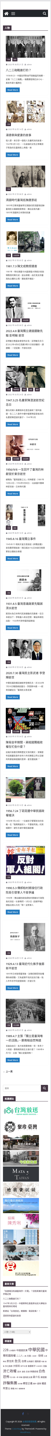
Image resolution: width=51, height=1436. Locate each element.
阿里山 (6, 1388)
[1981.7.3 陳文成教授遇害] (25, 242)
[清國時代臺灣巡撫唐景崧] (25, 176)
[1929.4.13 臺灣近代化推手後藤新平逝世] (25, 937)
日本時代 (39, 1366)
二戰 (24, 1356)
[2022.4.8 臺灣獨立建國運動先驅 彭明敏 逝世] (25, 307)
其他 (14, 60)
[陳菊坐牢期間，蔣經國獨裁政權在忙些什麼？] (25, 719)
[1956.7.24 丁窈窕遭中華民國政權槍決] (25, 787)
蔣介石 (36, 1377)
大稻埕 (16, 1365)
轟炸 (35, 1383)
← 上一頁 (8, 1071)
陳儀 (12, 1388)
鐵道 (44, 1383)
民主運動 (16, 320)
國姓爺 (38, 1361)
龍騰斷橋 (22, 1389)
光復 (29, 1355)
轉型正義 (28, 1383)
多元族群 (8, 1366)
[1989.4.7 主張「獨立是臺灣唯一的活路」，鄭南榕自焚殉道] (25, 1011)
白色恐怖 (16, 255)
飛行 (16, 1389)
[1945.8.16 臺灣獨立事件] (25, 515)
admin (29, 64)
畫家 (37, 390)
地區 (30, 390)
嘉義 (24, 390)
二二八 (19, 1355)
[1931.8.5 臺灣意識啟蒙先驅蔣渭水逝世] (25, 580)
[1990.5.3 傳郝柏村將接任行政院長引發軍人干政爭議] (25, 860)
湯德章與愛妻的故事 (18, 135)
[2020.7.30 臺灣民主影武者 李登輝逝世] (25, 649)
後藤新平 (32, 1366)
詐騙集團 (10, 1382)
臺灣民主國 (27, 1377)
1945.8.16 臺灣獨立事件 (21, 539)
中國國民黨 (22, 1350)
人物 (8, 60)
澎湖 (28, 1371)
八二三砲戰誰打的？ (18, 70)
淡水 (19, 1371)
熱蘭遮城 (34, 1371)
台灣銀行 (30, 1361)
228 (5, 1350)
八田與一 (34, 1356)
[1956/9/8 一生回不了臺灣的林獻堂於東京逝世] (25, 446)
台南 (24, 1361)
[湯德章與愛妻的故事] (25, 111)
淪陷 (23, 1371)
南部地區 (16, 390)
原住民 (10, 1361)
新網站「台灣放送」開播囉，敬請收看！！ (22, 1311)
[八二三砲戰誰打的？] (25, 47)
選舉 (39, 1383)
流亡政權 (10, 1371)
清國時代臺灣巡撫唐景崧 (21, 200)
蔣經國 (44, 1377)
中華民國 (36, 1349)
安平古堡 (23, 1366)
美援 (21, 1377)
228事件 (12, 1350)
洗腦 (45, 1366)
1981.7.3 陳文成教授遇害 (21, 266)
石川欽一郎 (14, 1377)
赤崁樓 (20, 1384)
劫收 (40, 1355)
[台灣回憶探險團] (6, 13)
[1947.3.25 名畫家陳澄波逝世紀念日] (25, 377)
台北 (17, 1361)
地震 (42, 1361)
